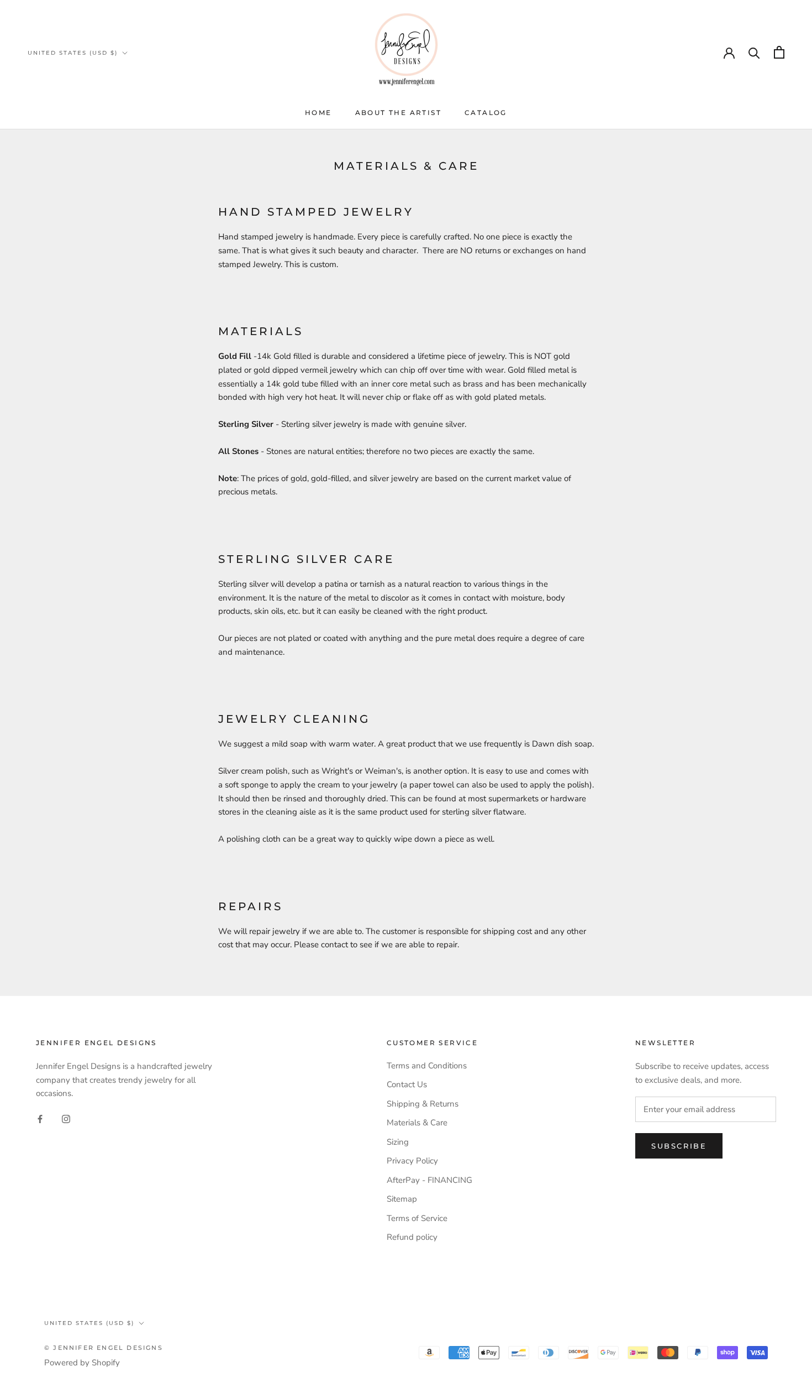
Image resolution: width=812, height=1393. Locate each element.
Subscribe (678, 1145)
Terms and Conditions (427, 1065)
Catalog (486, 112)
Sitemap (402, 1198)
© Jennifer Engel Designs (103, 1348)
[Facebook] (40, 1118)
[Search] (754, 52)
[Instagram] (66, 1118)
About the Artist (398, 112)
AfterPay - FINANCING (429, 1180)
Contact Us (407, 1084)
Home (318, 112)
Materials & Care (417, 1122)
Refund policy (412, 1237)
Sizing (398, 1141)
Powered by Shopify (82, 1362)
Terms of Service (417, 1218)
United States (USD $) (73, 52)
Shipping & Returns (422, 1103)
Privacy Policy (412, 1160)
